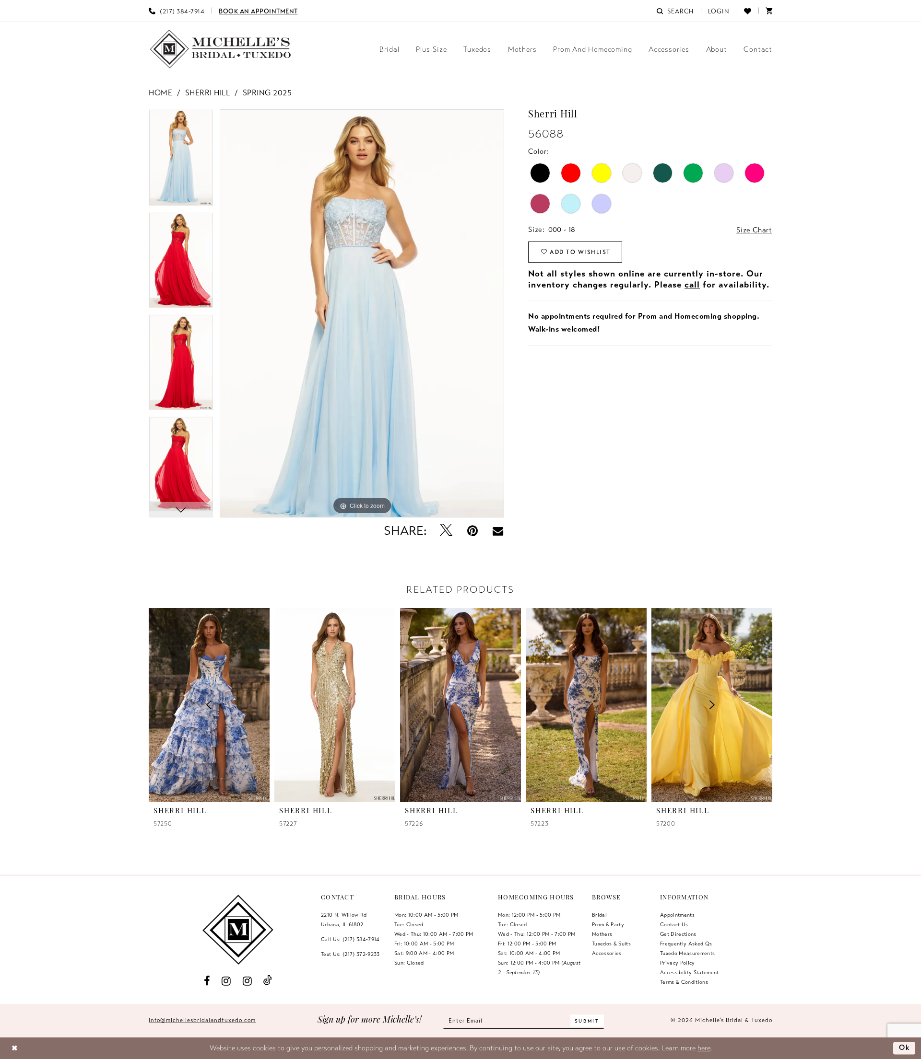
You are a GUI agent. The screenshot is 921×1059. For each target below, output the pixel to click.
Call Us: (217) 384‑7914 (350, 939)
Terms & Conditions (684, 981)
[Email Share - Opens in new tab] (498, 531)
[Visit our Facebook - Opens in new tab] (206, 980)
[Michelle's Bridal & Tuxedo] (221, 49)
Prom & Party (608, 924)
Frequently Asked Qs (686, 943)
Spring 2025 (267, 93)
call (692, 284)
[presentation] (334, 705)
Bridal (599, 914)
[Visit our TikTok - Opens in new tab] (267, 981)
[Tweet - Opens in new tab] (446, 531)
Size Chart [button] (754, 230)
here (703, 1048)
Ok (904, 1047)
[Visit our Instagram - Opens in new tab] (226, 980)
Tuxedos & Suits (611, 943)
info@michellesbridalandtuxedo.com (202, 1020)
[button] (719, 10)
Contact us (674, 924)
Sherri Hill (207, 93)
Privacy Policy (677, 962)
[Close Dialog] (15, 1048)
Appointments (677, 914)
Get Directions (678, 934)
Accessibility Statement (689, 972)
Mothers (602, 934)
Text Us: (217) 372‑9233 (350, 954)
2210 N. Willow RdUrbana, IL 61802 (344, 919)
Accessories (607, 953)
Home (160, 93)
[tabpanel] (181, 160)
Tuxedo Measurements (687, 953)
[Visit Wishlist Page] (747, 10)
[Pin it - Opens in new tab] (472, 530)
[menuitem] (177, 10)
